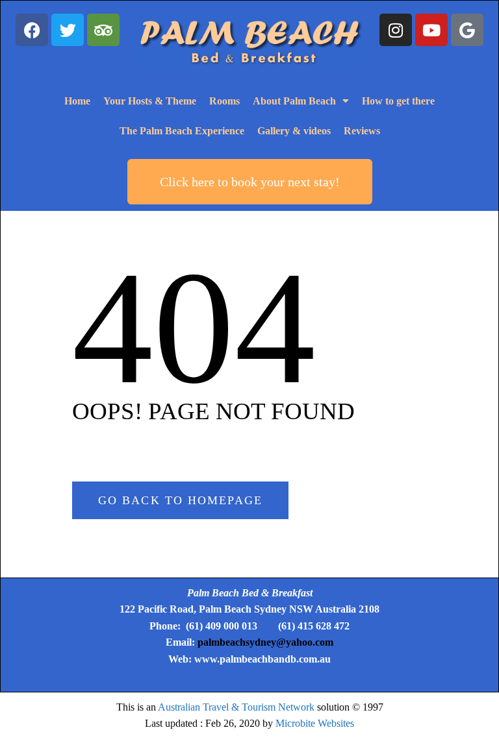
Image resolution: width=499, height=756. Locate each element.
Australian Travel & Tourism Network (236, 707)
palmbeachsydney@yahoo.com (265, 642)
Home (77, 100)
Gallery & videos (294, 130)
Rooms (224, 100)
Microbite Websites (314, 723)
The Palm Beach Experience (182, 130)
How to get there (398, 100)
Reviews (362, 130)
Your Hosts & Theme (149, 100)
